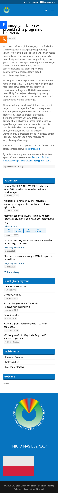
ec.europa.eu (33, 148)
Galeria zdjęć (12, 362)
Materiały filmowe (14, 367)
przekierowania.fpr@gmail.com (33, 160)
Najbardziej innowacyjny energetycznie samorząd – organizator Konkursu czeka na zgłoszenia (27, 204)
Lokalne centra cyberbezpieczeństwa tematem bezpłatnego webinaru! (28, 242)
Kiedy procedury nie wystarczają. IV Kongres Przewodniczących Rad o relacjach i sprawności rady (29, 219)
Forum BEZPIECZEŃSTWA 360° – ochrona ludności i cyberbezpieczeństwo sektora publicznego (26, 189)
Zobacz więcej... (12, 272)
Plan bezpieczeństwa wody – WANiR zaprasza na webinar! (28, 258)
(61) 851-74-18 (32, 2)
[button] (3, 39)
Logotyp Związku (14, 357)
